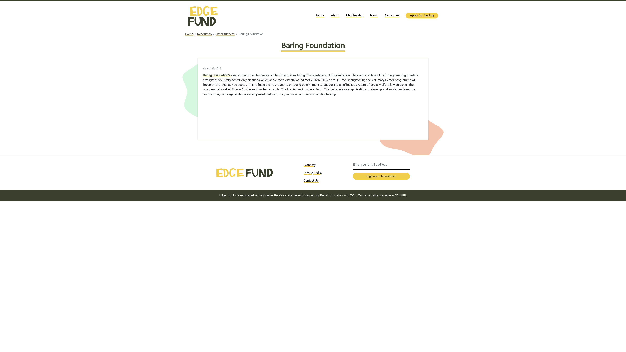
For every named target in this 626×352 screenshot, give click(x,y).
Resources (392, 15)
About (335, 15)
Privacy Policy (313, 173)
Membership (354, 15)
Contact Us (311, 180)
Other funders (225, 34)
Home (320, 15)
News (374, 15)
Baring (207, 75)
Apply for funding (422, 15)
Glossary (310, 165)
